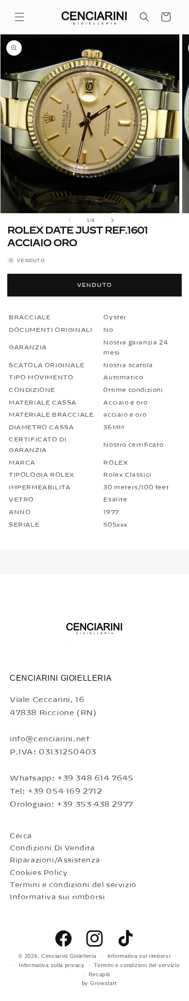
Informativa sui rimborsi (57, 897)
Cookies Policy (38, 873)
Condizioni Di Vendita (52, 848)
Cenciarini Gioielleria (68, 956)
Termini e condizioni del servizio (73, 885)
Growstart (103, 983)
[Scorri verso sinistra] (69, 220)
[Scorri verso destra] (112, 220)
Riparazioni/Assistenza (55, 860)
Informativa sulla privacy (52, 965)
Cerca (21, 836)
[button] (19, 17)
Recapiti (99, 974)
